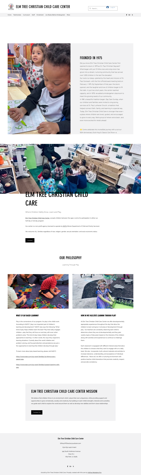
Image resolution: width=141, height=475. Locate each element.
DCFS (65, 226)
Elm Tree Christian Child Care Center (37, 218)
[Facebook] (127, 15)
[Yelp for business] (132, 15)
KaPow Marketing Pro (94, 472)
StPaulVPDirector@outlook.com (70, 443)
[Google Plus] (129, 15)
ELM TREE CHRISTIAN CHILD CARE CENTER (43, 7)
